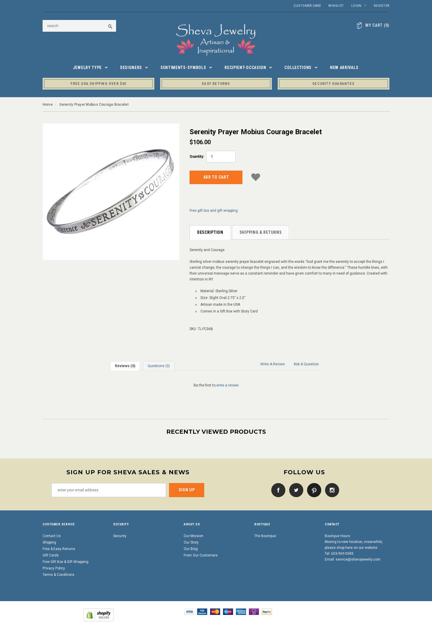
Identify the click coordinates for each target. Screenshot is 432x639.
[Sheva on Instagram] (330, 490)
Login (356, 6)
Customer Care (307, 6)
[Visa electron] (202, 611)
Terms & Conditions (58, 575)
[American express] (241, 611)
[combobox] (79, 26)
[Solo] (254, 611)
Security (119, 536)
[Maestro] (228, 611)
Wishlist (336, 6)
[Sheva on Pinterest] (312, 490)
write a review (227, 385)
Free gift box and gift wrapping (214, 210)
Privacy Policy (54, 568)
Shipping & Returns (261, 232)
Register (381, 6)
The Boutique (265, 536)
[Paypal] (267, 611)
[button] (255, 176)
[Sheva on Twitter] (294, 490)
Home (48, 104)
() (377, 25)
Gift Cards (51, 555)
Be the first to (216, 385)
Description (210, 232)
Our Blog (191, 549)
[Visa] (189, 611)
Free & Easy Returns (59, 549)
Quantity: (197, 156)
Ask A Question (306, 364)
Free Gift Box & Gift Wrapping (65, 562)
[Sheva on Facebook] (276, 490)
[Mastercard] (215, 611)
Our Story (191, 542)
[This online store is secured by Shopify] (98, 615)
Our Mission (193, 536)
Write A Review (272, 364)
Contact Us (52, 536)
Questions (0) (159, 366)
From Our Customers (201, 555)
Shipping (49, 542)
